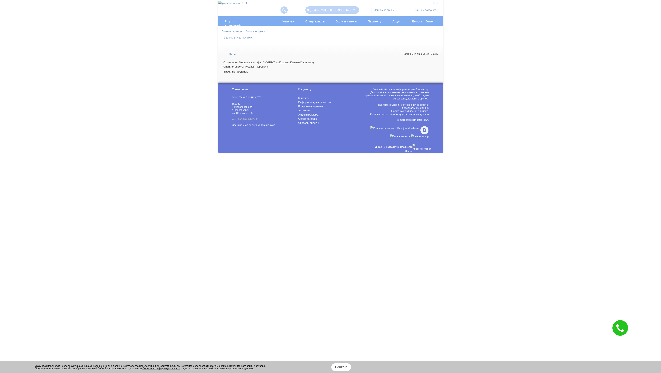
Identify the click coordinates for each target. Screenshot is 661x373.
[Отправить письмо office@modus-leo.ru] (394, 130)
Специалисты (315, 21)
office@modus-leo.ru (417, 119)
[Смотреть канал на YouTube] (420, 136)
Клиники (288, 21)
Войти (436, 3)
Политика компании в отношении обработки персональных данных (403, 106)
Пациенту (374, 21)
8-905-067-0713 (346, 10)
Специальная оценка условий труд (253, 124)
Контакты (304, 98)
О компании (240, 89)
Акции (396, 21)
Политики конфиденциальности (161, 368)
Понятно (341, 367)
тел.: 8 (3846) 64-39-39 (245, 119)
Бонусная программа (310, 106)
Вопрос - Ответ (423, 21)
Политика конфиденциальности (410, 110)
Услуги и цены (346, 21)
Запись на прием (384, 9)
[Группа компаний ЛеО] (232, 4)
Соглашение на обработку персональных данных (399, 114)
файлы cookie (93, 365)
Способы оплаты (308, 122)
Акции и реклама (308, 114)
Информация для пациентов (315, 102)
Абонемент (304, 110)
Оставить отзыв (307, 118)
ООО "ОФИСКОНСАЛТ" (246, 97)
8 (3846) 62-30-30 (319, 10)
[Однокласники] (400, 136)
